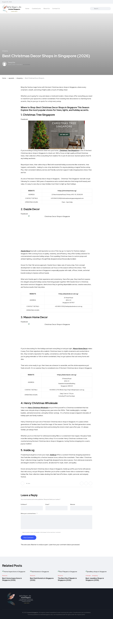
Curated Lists (36, 8)
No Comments (26, 64)
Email (47, 504)
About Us (46, 8)
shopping (20, 78)
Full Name (24, 504)
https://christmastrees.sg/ (67, 191)
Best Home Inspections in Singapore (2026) (12, 579)
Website (72, 504)
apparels (11, 78)
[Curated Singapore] (12, 9)
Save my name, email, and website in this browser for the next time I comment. (42, 532)
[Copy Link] (110, 64)
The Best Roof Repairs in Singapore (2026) (67, 579)
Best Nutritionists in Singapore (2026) (42, 579)
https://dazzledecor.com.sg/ (68, 294)
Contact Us (56, 8)
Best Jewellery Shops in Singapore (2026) (95, 579)
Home (27, 8)
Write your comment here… (29, 513)
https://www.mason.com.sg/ (66, 375)
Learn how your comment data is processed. (64, 545)
